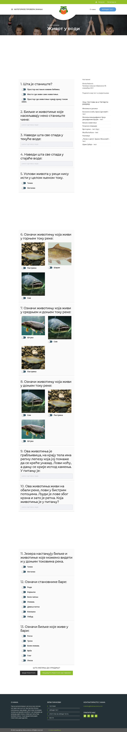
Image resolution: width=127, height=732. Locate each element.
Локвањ (30, 602)
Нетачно (31, 188)
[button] (33, 255)
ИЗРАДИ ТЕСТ (108, 9)
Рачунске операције (89, 126)
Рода (29, 587)
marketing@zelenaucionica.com (93, 706)
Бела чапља (32, 597)
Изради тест (53, 710)
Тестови (52, 706)
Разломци (86, 136)
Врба (29, 650)
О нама (93, 9)
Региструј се (111, 2)
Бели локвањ (33, 645)
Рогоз (29, 636)
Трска (29, 641)
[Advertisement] (63, 49)
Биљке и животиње (89, 123)
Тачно (30, 183)
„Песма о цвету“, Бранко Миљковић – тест (96, 140)
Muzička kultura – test (90, 132)
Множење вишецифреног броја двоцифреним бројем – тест (94, 118)
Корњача (31, 592)
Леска (30, 660)
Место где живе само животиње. (42, 94)
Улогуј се (101, 2)
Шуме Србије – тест (89, 144)
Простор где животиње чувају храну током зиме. (45, 100)
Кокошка (31, 611)
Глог (29, 655)
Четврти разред (53, 25)
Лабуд (30, 616)
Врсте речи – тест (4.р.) (90, 129)
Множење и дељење (90, 108)
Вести (51, 718)
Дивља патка (33, 606)
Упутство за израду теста (58, 714)
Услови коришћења (54, 730)
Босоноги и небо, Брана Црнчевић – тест (95, 113)
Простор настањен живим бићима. (43, 89)
